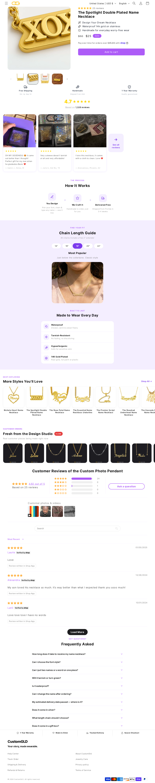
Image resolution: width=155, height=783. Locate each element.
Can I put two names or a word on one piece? (55, 670)
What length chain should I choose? (50, 718)
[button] (6, 3)
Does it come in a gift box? (45, 726)
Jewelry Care (82, 759)
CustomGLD (17, 741)
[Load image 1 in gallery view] (20, 79)
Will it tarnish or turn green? (46, 678)
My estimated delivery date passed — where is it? (57, 702)
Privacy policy (82, 764)
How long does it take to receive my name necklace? (59, 654)
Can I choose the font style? (46, 662)
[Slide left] (11, 79)
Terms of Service (83, 770)
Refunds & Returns (16, 770)
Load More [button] (77, 632)
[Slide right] (67, 79)
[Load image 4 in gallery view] (57, 79)
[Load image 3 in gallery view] (45, 79)
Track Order (13, 759)
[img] (15, 547)
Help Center (13, 754)
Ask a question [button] (126, 486)
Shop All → (146, 381)
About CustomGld (84, 754)
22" (98, 246)
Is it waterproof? (40, 686)
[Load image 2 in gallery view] (32, 79)
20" (88, 246)
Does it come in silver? (43, 710)
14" (56, 246)
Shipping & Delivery (17, 764)
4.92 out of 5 (37, 483)
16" (67, 246)
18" (77, 246)
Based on (77, 107)
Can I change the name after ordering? (51, 694)
